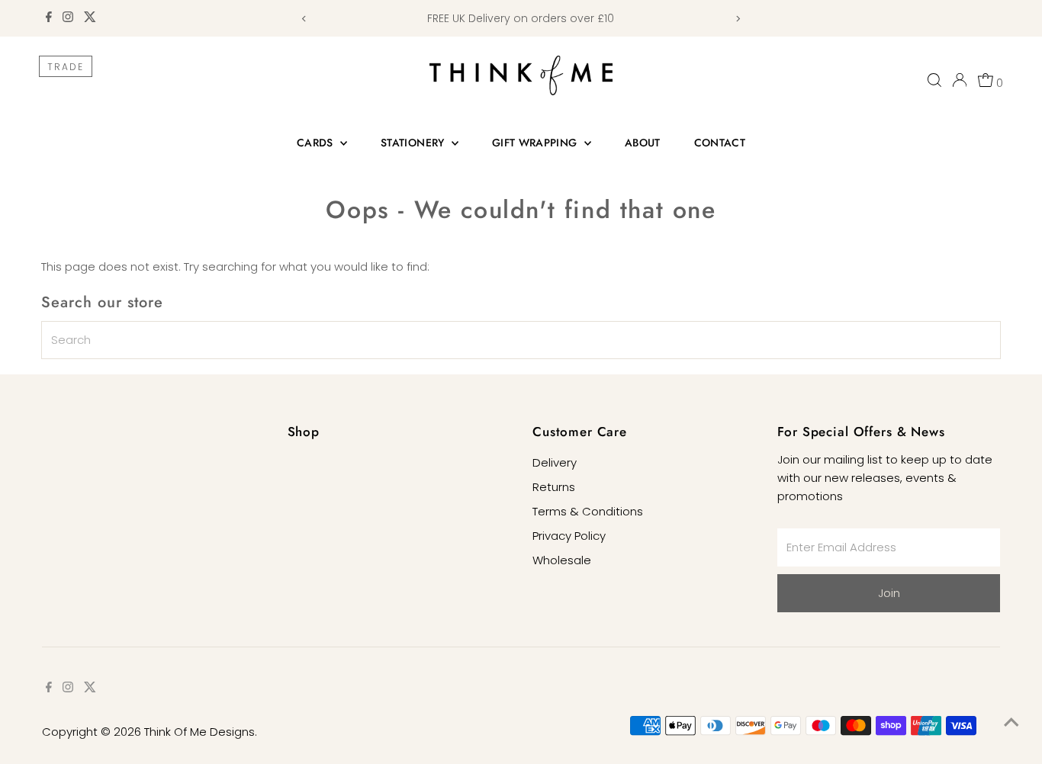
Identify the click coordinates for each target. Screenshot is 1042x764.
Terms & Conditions (587, 511)
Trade (65, 66)
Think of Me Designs (199, 732)
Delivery (554, 462)
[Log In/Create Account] (959, 80)
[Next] (737, 19)
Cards (316, 142)
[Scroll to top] (1011, 722)
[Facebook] (49, 18)
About (643, 142)
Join (889, 593)
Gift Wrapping (536, 142)
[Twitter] (90, 18)
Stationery (414, 142)
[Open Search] (934, 80)
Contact (719, 142)
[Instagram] (68, 18)
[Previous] (305, 19)
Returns (553, 487)
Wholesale (561, 560)
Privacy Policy (569, 536)
